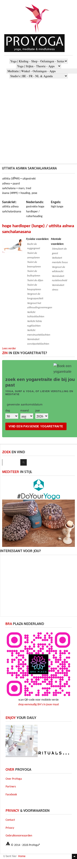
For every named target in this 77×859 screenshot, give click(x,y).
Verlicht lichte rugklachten (34, 323)
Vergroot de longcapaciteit (35, 296)
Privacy (10, 828)
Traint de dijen (35, 280)
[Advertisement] (38, 119)
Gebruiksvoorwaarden (19, 835)
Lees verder (9, 348)
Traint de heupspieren (34, 287)
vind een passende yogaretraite (36, 426)
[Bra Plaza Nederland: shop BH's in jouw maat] (38, 696)
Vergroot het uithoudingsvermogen (39, 305)
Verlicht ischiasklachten (35, 314)
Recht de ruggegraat (33, 246)
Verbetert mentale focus (60, 260)
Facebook (11, 794)
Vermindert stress (58, 287)
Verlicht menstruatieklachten (38, 332)
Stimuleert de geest (59, 251)
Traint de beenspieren (34, 264)
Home (21, 856)
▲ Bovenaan (74, 856)
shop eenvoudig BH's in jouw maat (38, 704)
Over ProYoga (14, 779)
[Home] (37, 33)
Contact (10, 820)
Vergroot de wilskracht (58, 269)
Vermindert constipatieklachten (38, 341)
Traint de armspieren (33, 255)
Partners (11, 786)
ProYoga (34, 41)
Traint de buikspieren (33, 273)
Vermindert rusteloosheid (59, 278)
